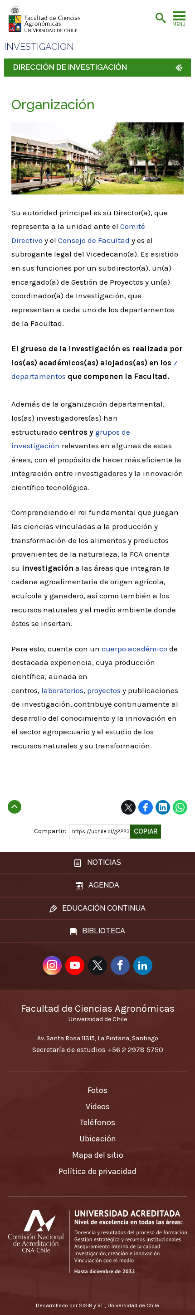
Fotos (97, 1090)
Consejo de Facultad (94, 240)
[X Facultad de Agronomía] (97, 965)
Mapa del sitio (97, 1155)
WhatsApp (180, 807)
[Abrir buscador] (160, 18)
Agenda (103, 885)
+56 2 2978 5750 (135, 1049)
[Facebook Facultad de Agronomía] (120, 965)
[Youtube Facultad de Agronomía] (74, 965)
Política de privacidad (97, 1171)
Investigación (39, 47)
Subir (14, 804)
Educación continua (103, 908)
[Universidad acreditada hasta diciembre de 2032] (97, 1241)
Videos (98, 1106)
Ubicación (97, 1139)
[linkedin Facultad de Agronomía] (142, 965)
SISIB (85, 1305)
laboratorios (62, 690)
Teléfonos (97, 1122)
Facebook (145, 807)
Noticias (103, 862)
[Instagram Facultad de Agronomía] (52, 965)
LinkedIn (163, 807)
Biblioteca (102, 931)
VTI (101, 1305)
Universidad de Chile (133, 1305)
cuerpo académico (134, 648)
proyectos (104, 690)
